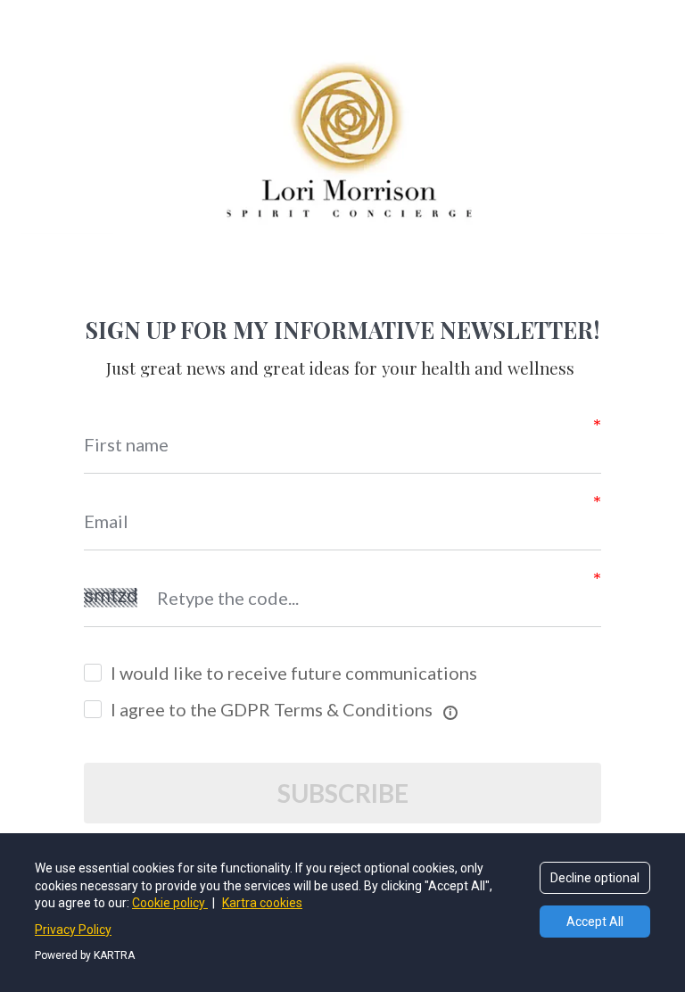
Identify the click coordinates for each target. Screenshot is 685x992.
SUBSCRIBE (343, 793)
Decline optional (595, 878)
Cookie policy (170, 903)
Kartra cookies (262, 903)
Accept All (594, 921)
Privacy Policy (73, 929)
